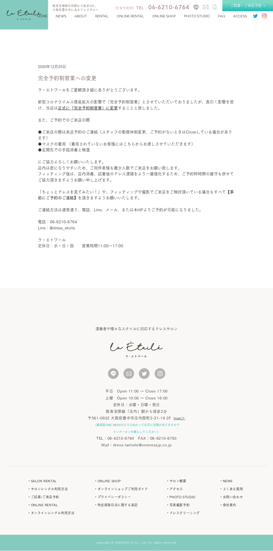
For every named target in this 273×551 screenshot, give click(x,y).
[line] (196, 7)
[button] (215, 7)
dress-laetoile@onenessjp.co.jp (142, 445)
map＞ (179, 418)
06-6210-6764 (120, 438)
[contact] (205, 7)
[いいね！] (113, 373)
